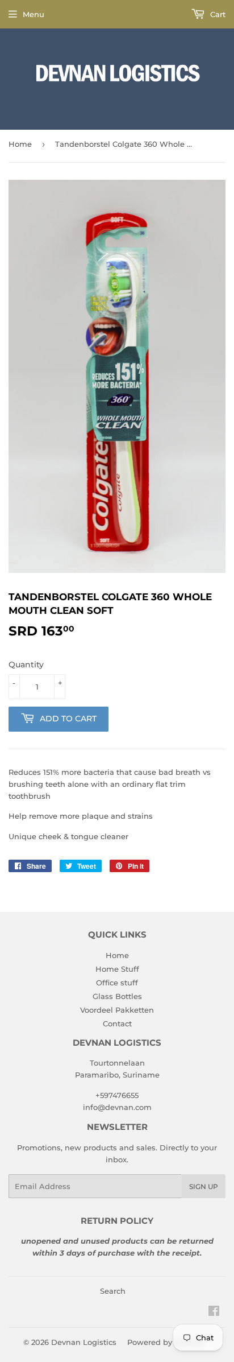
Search (113, 1290)
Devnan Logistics (83, 1342)
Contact (117, 1023)
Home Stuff (117, 968)
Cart (216, 14)
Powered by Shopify (165, 1342)
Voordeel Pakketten (117, 1009)
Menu (33, 14)
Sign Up (203, 1186)
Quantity (26, 664)
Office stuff (117, 982)
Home (20, 143)
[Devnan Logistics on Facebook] (214, 1312)
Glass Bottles (117, 996)
